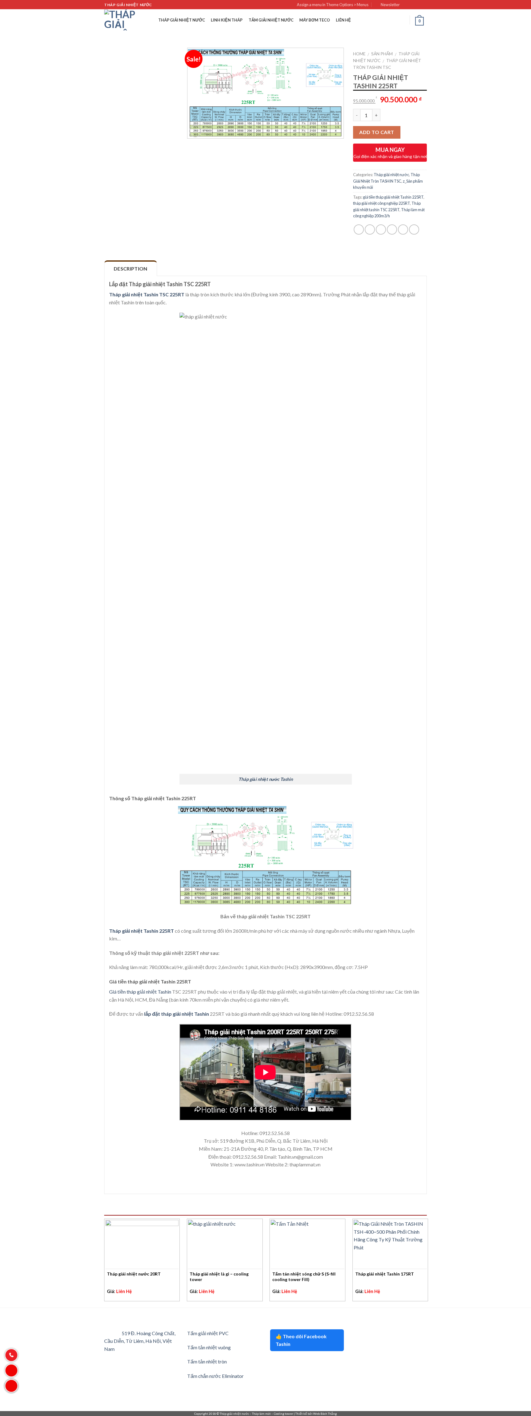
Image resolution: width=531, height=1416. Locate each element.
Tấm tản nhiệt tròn (207, 1361)
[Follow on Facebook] (406, 5)
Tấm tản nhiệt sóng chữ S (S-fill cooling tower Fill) (304, 1276)
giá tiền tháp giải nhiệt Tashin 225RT (393, 197)
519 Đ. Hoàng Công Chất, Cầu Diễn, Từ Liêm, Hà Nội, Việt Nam (139, 1341)
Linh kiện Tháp (226, 20)
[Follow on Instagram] (412, 5)
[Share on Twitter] (370, 229)
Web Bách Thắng (325, 1413)
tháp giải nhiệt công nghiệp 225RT (381, 203)
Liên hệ (343, 20)
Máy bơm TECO (314, 20)
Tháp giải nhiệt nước (181, 20)
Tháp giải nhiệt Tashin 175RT (384, 1273)
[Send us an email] (424, 5)
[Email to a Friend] (381, 229)
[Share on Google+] (403, 229)
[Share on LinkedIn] (414, 229)
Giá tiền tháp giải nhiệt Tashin (140, 992)
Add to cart (376, 132)
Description (131, 268)
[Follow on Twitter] (418, 5)
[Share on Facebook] (359, 229)
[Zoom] (195, 131)
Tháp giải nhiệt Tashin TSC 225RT (146, 294)
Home (359, 53)
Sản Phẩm (382, 53)
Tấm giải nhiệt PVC (208, 1333)
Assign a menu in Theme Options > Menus (332, 4)
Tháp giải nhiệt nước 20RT (134, 1273)
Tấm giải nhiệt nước (271, 20)
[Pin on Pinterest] (392, 229)
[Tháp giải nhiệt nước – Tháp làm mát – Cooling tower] (120, 20)
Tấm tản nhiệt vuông (209, 1347)
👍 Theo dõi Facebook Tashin (301, 1340)
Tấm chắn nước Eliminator (215, 1376)
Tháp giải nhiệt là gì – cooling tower (219, 1276)
